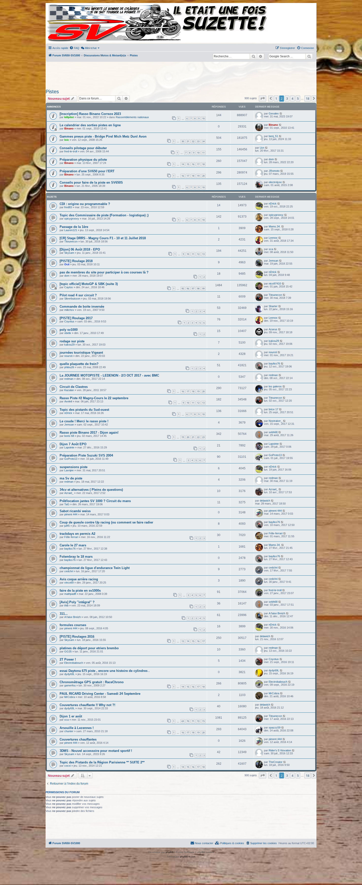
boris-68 (69, 435)
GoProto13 (70, 458)
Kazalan (69, 390)
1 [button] (276, 98)
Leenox (273, 237)
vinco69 (69, 582)
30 (182, 141)
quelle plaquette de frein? (79, 364)
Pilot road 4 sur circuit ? (78, 295)
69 (182, 721)
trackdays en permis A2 (77, 534)
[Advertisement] (181, 74)
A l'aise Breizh (72, 617)
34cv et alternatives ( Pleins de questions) (91, 489)
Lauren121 (70, 230)
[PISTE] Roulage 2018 (76, 261)
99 (203, 288)
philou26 (69, 367)
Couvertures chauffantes (78, 739)
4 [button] (292, 98)
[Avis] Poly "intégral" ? (77, 602)
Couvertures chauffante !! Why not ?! (87, 705)
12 (198, 254)
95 (182, 288)
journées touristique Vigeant (81, 352)
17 (198, 164)
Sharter (273, 306)
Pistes (52, 91)
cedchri (68, 571)
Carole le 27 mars (73, 545)
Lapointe (69, 447)
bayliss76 (274, 363)
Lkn (262, 147)
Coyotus (69, 321)
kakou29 (69, 344)
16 (193, 164)
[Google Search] (309, 56)
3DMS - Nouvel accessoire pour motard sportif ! (96, 751)
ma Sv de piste (71, 478)
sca (271, 249)
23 (203, 437)
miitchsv (69, 309)
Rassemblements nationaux (132, 117)
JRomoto (274, 170)
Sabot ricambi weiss (75, 511)
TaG (66, 504)
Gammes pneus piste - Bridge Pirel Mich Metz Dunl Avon (103, 136)
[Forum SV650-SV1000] (68, 22)
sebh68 (273, 432)
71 (193, 721)
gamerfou (70, 685)
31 (188, 141)
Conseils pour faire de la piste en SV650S (91, 182)
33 (198, 141)
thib (66, 605)
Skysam (69, 252)
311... (64, 614)
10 (203, 118)
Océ (66, 264)
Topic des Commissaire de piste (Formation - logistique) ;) (104, 215)
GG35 (68, 651)
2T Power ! (68, 659)
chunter (68, 731)
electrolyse (275, 182)
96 (188, 288)
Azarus (273, 329)
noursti (68, 355)
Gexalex (274, 113)
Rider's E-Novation (280, 750)
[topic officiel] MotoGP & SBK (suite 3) (89, 284)
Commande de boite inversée (82, 306)
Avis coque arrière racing (79, 579)
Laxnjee (69, 470)
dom (271, 159)
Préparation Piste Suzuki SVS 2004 (86, 455)
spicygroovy (71, 218)
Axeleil (68, 401)
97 (193, 288)
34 (203, 141)
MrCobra (69, 696)
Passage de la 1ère (74, 227)
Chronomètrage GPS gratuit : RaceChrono (92, 682)
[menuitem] (74, 48)
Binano (69, 128)
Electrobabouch (73, 662)
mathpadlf (70, 593)
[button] (262, 98)
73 (203, 721)
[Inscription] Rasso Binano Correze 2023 (90, 114)
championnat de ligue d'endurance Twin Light (95, 568)
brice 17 (273, 409)
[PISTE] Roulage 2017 (76, 318)
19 (198, 175)
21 (193, 437)
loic (66, 139)
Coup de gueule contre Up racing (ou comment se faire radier (106, 522)
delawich (265, 500)
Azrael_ (68, 492)
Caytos (68, 287)
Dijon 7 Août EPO (73, 444)
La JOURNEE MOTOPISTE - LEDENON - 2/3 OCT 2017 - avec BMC (109, 375)
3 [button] (287, 98)
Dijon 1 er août (71, 716)
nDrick (273, 203)
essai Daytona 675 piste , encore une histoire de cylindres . (104, 671)
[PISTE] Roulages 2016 (77, 636)
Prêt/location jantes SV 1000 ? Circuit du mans (95, 501)
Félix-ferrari (71, 537)
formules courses (73, 625)
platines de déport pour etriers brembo (89, 648)
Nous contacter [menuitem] (204, 843)
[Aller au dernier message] (281, 113)
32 (193, 141)
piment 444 (70, 514)
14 (182, 164)
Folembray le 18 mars (76, 556)
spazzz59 (274, 727)
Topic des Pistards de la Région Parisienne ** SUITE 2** (102, 762)
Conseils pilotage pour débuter (83, 148)
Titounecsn (71, 241)
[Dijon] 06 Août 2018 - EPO (80, 249)
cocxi (67, 765)
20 (203, 175)
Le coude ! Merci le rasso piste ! (84, 421)
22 (198, 437)
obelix (67, 333)
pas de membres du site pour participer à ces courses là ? (104, 272)
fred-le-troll (70, 151)
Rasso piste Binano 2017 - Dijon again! (89, 432)
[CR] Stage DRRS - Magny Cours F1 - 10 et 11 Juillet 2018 (103, 238)
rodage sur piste (72, 341)
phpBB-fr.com (187, 856)
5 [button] (298, 98)
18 (203, 164)
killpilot (69, 117)
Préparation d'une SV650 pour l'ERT (87, 171)
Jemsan (273, 260)
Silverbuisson (72, 298)
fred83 (68, 207)
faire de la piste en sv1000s (80, 590)
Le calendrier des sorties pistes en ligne (90, 125)
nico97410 (275, 283)
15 (188, 164)
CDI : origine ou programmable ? (85, 204)
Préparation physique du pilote (83, 159)
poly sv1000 (69, 330)
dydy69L (69, 674)
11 (203, 152)
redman (68, 378)
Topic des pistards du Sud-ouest (84, 409)
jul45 (67, 525)
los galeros (275, 386)
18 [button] (307, 98)
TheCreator (275, 761)
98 (198, 288)
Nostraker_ (275, 420)
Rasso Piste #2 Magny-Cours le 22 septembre (94, 398)
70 (188, 721)
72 (198, 721)
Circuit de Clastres (74, 387)
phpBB (170, 852)
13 (203, 254)
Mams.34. (274, 226)
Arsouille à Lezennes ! (77, 728)
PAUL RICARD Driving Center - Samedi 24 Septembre (100, 693)
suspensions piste (73, 467)
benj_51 (273, 136)
